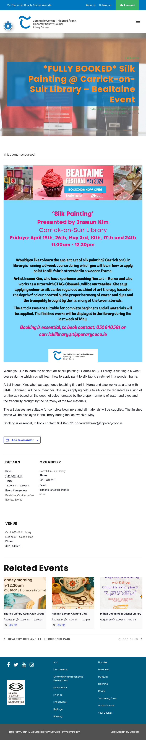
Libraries (102, 662)
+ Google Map (25, 537)
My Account (127, 5)
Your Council (105, 712)
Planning (103, 683)
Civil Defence (60, 669)
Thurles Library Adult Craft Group (24, 613)
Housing (57, 716)
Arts (55, 662)
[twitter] (16, 665)
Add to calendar (23, 440)
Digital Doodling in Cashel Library (120, 613)
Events (18, 499)
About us (90, 5)
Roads (102, 691)
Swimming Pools (107, 698)
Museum (103, 676)
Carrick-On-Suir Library (53, 471)
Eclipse (134, 732)
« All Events (132, 58)
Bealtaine (10, 495)
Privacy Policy (71, 732)
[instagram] (32, 665)
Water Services (106, 705)
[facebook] (8, 665)
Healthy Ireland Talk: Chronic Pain (38, 639)
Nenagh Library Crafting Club (69, 613)
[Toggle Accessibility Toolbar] (8, 26)
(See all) (133, 113)
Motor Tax (103, 669)
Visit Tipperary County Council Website (29, 5)
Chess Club (128, 639)
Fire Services (60, 701)
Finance (57, 694)
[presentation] (25, 593)
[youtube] (24, 665)
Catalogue (105, 5)
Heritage (57, 709)
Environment (60, 687)
